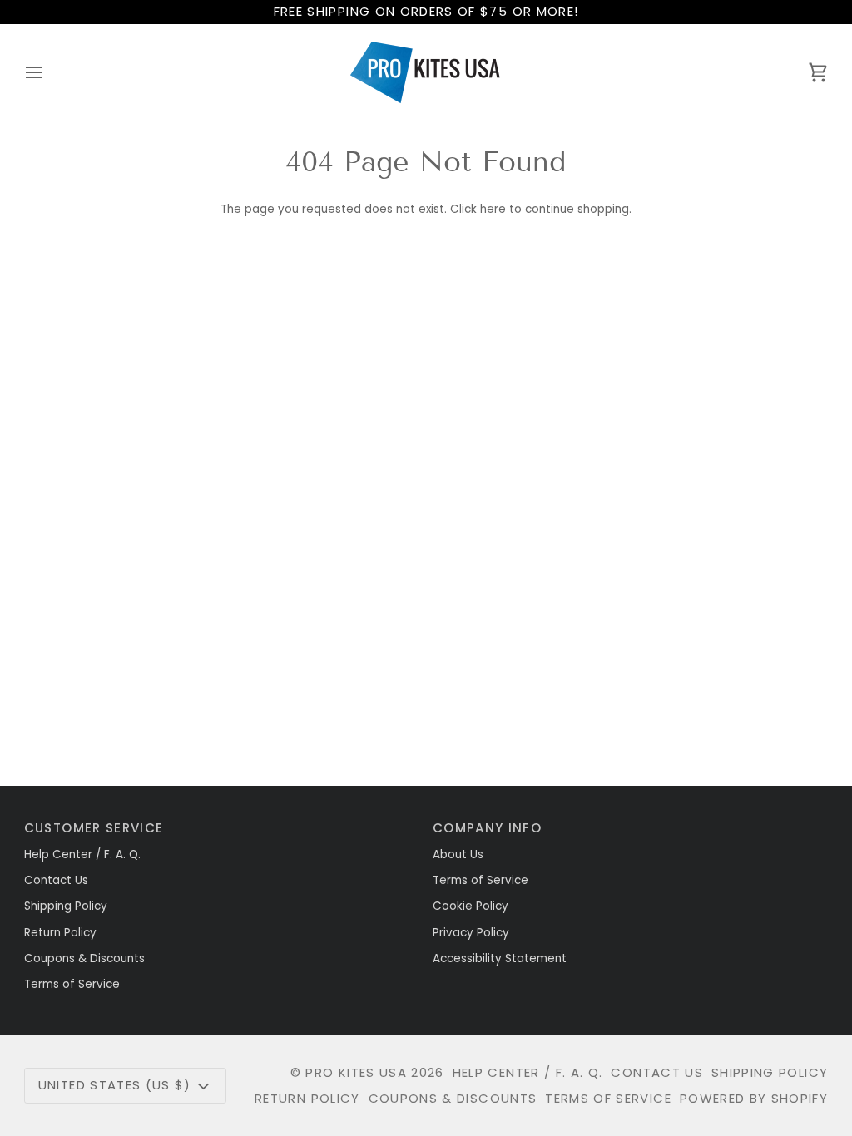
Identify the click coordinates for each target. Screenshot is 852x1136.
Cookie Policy (470, 906)
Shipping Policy (65, 906)
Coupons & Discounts (84, 958)
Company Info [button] (487, 828)
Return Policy (60, 933)
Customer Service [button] (94, 828)
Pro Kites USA (356, 1072)
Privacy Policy (471, 933)
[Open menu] (49, 72)
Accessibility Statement (500, 958)
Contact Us (56, 880)
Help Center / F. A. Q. (82, 854)
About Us (458, 854)
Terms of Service (72, 984)
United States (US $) (114, 1085)
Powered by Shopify (754, 1098)
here (493, 209)
